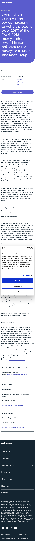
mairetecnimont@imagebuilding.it (12, 405)
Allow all (17, 280)
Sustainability (7, 466)
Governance (6, 479)
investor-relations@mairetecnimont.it (13, 427)
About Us (5, 452)
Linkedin (20, 79)
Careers (4, 493)
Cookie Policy (22, 534)
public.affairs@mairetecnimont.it (17, 374)
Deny (17, 291)
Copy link (20, 84)
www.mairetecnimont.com (17, 360)
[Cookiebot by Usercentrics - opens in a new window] (25, 248)
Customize (16, 286)
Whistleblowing (23, 538)
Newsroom (6, 486)
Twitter (20, 81)
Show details (26, 275)
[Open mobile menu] (31, 2)
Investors (5, 472)
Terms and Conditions (8, 538)
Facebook (20, 82)
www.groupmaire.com (21, 521)
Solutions (5, 459)
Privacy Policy (5, 534)
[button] (17, 92)
